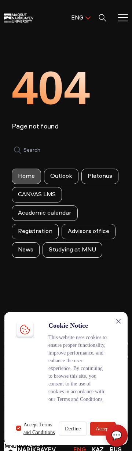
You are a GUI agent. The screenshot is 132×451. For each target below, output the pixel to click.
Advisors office (88, 232)
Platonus (100, 176)
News (25, 250)
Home (26, 176)
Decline (73, 428)
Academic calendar (45, 213)
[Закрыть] (118, 321)
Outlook (61, 176)
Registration (35, 232)
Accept (103, 428)
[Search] (17, 150)
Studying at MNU (72, 250)
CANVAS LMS (37, 195)
